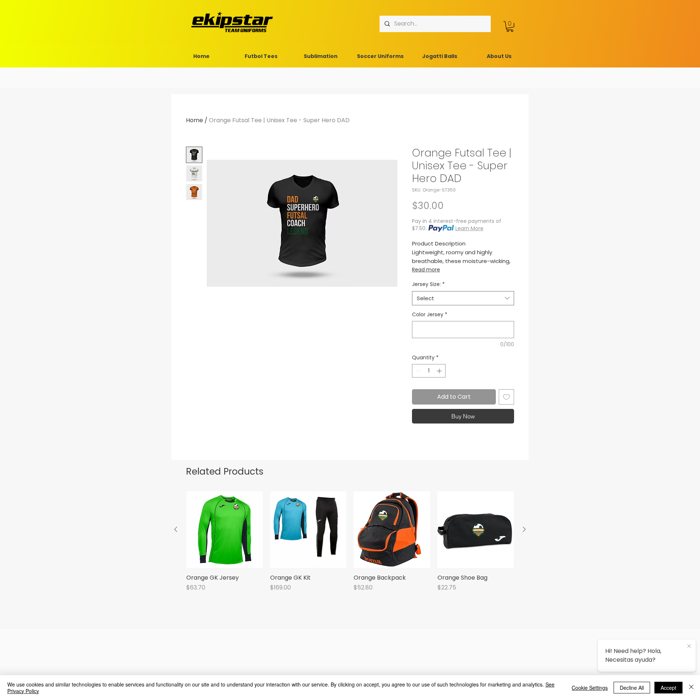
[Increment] (439, 370)
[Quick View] (224, 529)
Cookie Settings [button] (590, 687)
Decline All (632, 687)
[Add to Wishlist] (506, 397)
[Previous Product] (175, 529)
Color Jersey (429, 314)
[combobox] (463, 298)
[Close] (691, 687)
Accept (668, 687)
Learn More (469, 228)
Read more (426, 269)
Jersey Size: (428, 284)
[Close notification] (689, 646)
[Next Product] (524, 529)
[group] (350, 545)
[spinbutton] (428, 370)
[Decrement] (417, 370)
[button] (509, 26)
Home (194, 120)
